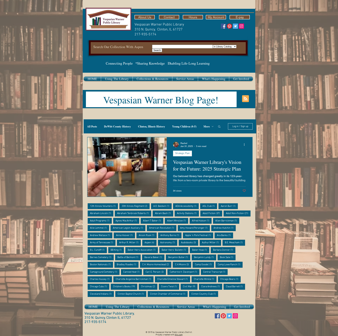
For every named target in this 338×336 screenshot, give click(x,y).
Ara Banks (225, 235)
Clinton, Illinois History (151, 126)
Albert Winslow (177, 220)
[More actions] (245, 144)
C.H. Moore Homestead (156, 264)
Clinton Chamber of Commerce (169, 294)
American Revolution (162, 228)
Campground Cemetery (105, 272)
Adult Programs (101, 220)
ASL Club (209, 206)
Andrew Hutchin (225, 228)
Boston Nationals (101, 264)
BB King (117, 250)
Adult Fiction (212, 213)
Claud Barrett (235, 286)
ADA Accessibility (187, 206)
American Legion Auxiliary (129, 228)
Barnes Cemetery (102, 257)
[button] (117, 79)
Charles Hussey (101, 279)
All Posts (92, 126)
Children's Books (125, 286)
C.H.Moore (183, 264)
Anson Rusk (148, 235)
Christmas (149, 286)
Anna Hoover (125, 235)
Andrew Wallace (101, 235)
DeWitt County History (117, 126)
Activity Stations (188, 213)
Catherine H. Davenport (184, 272)
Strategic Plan (182, 153)
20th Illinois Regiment (136, 206)
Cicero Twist (170, 286)
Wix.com (179, 335)
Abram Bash (164, 213)
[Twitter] (235, 26)
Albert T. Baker (153, 220)
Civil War (190, 286)
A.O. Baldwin (162, 206)
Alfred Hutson (202, 220)
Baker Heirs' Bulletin (175, 250)
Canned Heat (132, 272)
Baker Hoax (200, 250)
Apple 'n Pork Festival (199, 235)
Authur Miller (211, 242)
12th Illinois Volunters (104, 206)
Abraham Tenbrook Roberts (134, 213)
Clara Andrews (211, 286)
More (207, 126)
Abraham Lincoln (101, 213)
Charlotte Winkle (205, 279)
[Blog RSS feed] (245, 98)
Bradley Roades (128, 264)
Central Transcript (215, 272)
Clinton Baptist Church (132, 294)
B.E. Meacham (235, 242)
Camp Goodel (204, 264)
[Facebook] (223, 26)
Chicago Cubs (99, 286)
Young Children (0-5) (184, 126)
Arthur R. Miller (130, 242)
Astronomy (168, 242)
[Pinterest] (229, 26)
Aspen (151, 242)
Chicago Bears (230, 279)
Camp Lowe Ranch (230, 264)
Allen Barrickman (227, 220)
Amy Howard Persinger (195, 228)
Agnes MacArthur (127, 220)
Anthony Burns (170, 235)
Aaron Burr (229, 206)
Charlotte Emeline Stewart (173, 279)
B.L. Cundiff (98, 250)
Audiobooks (189, 242)
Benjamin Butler (179, 257)
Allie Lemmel (99, 228)
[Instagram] (241, 26)
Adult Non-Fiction (238, 213)
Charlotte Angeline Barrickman (135, 279)
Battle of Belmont (129, 257)
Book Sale (228, 257)
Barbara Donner (224, 250)
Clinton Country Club (204, 294)
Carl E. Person (156, 272)
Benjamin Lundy (205, 257)
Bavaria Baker (154, 257)
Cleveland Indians (102, 294)
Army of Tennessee (102, 242)
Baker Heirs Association (143, 250)
